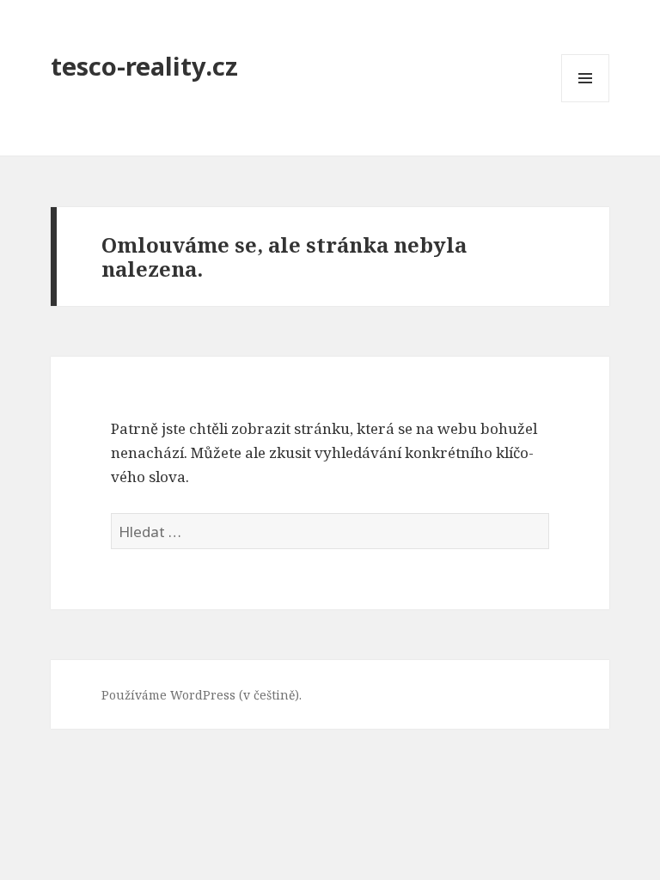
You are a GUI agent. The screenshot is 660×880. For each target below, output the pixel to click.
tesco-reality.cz (144, 65)
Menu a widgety (585, 101)
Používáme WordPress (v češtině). (201, 695)
